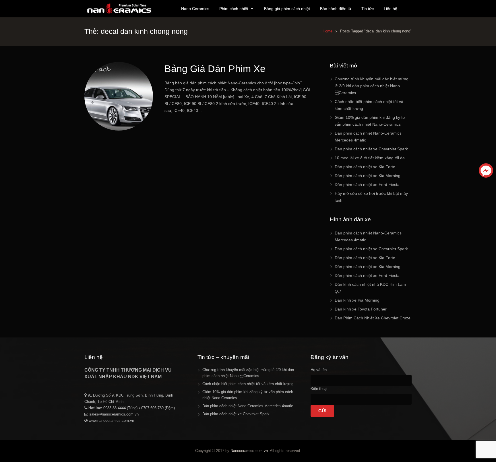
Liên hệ (390, 8)
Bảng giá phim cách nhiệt (287, 8)
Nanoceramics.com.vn (249, 451)
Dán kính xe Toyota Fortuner (361, 309)
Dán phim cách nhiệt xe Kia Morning (367, 175)
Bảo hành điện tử (335, 8)
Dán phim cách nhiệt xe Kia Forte (365, 166)
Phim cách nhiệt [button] (233, 8)
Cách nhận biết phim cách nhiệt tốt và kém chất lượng (247, 384)
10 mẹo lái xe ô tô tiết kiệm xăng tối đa (370, 158)
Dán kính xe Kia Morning (357, 300)
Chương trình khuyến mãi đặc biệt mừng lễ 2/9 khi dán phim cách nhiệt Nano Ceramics (371, 86)
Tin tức (367, 8)
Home (327, 31)
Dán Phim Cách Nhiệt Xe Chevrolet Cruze (372, 318)
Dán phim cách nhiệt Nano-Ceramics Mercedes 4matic (247, 406)
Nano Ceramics (195, 8)
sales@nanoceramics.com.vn (114, 414)
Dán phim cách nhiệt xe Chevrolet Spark (371, 149)
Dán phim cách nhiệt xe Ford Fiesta (367, 184)
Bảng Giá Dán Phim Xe (215, 68)
